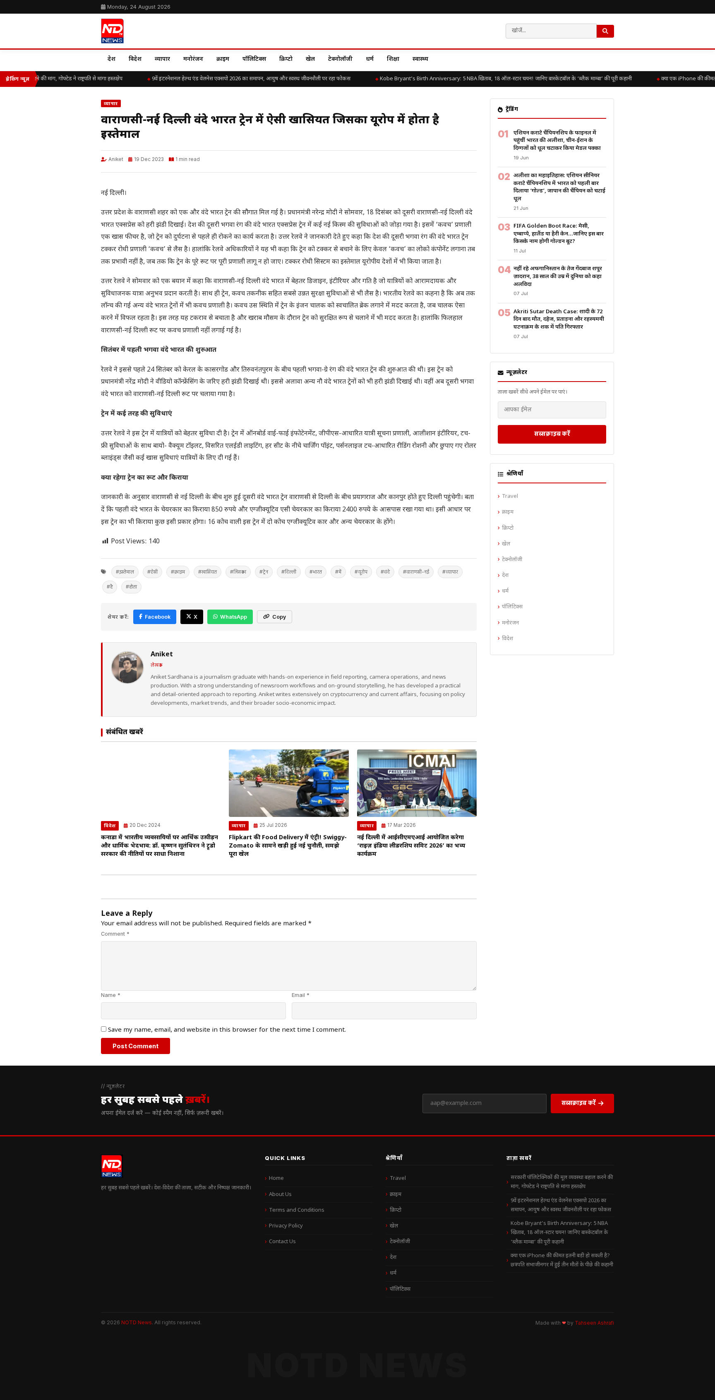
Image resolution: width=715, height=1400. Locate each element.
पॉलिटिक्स (254, 59)
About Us (280, 1194)
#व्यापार (450, 572)
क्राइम (222, 59)
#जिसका (238, 572)
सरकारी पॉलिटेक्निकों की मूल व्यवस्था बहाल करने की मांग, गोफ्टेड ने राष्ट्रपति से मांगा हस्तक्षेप (562, 1182)
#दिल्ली (288, 572)
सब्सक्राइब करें (552, 433)
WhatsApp (233, 617)
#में (338, 572)
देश (111, 59)
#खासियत (207, 572)
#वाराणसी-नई (416, 572)
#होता (131, 587)
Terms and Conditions (296, 1210)
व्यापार (162, 59)
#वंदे (385, 572)
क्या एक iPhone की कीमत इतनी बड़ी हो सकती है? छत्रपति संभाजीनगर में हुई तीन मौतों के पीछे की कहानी (562, 1260)
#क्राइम (178, 572)
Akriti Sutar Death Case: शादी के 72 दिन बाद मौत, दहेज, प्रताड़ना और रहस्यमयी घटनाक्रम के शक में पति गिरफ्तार (558, 319)
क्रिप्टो (286, 59)
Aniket (115, 159)
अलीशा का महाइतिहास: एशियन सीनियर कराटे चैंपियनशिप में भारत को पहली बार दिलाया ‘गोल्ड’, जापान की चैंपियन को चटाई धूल (559, 187)
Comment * (115, 934)
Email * (301, 995)
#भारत (316, 572)
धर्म (370, 59)
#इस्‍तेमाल (125, 572)
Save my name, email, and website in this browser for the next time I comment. (227, 1030)
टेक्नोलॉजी (340, 59)
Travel (510, 496)
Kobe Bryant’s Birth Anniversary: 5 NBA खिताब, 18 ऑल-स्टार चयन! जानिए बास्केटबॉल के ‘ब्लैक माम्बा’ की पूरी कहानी (495, 78)
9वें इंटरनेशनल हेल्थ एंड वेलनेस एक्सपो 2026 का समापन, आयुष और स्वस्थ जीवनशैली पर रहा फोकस (240, 78)
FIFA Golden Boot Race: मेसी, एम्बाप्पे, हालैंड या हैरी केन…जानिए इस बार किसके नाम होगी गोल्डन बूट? (558, 234)
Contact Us (282, 1241)
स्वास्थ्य (420, 59)
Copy (279, 617)
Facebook (157, 617)
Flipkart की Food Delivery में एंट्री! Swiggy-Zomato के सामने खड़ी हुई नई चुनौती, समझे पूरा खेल (288, 846)
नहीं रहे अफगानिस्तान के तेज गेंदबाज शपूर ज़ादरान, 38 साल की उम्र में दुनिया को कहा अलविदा (557, 276)
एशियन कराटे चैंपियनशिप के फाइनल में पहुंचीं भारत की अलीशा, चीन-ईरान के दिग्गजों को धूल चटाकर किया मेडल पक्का (557, 141)
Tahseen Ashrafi (594, 1323)
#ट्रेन (263, 572)
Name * (110, 995)
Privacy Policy (286, 1226)
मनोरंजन (193, 59)
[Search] (605, 31)
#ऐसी (152, 572)
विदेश (135, 59)
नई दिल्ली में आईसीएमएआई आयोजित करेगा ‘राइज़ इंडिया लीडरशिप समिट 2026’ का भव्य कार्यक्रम (411, 846)
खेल (310, 59)
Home (276, 1178)
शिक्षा (393, 59)
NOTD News (136, 1322)
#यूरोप (361, 572)
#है (110, 587)
